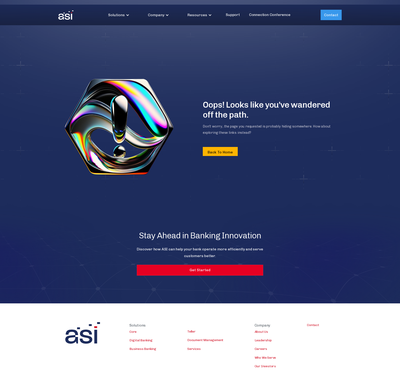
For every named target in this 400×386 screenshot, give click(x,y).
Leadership (263, 340)
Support (233, 14)
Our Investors (265, 366)
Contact (331, 15)
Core (133, 332)
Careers (261, 349)
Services (193, 349)
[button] (118, 15)
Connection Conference (270, 14)
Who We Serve (265, 358)
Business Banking (142, 349)
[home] (65, 15)
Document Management (205, 340)
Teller (191, 331)
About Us (261, 332)
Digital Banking (141, 340)
